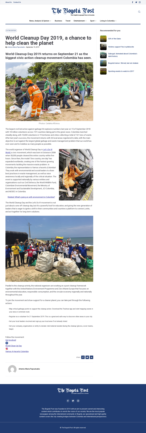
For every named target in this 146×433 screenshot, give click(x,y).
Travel (68, 21)
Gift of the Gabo (114, 39)
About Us (8, 2)
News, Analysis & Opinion (39, 21)
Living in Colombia (107, 21)
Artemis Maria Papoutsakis (16, 47)
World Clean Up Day (13, 346)
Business (58, 21)
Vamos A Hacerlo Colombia (17, 351)
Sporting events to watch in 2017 (121, 71)
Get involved (10, 340)
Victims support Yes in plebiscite (121, 47)
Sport (92, 21)
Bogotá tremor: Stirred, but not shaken (123, 63)
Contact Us (17, 2)
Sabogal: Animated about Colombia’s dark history (122, 55)
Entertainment (79, 21)
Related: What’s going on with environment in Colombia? (31, 197)
